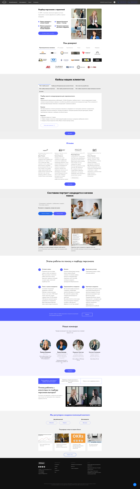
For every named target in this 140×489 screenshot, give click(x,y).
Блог (55, 472)
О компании (35, 2)
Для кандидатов (23, 2)
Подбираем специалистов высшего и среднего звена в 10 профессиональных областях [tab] (70, 381)
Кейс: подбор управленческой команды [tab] (65, 88)
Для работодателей (13, 2)
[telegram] (114, 2)
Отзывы (56, 466)
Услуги (29, 2)
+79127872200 (41, 470)
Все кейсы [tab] (41, 91)
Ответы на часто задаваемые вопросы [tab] (91, 381)
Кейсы (56, 468)
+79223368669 (41, 472)
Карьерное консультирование (76, 464)
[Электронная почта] (44, 467)
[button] (48, 33)
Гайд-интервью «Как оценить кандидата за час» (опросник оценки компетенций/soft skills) (94, 472)
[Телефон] (40, 467)
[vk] (42, 467)
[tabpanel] (70, 61)
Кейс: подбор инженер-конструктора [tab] (47, 88)
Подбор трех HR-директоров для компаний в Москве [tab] (63, 85)
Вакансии (73, 466)
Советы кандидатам (74, 468)
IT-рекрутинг (57, 470)
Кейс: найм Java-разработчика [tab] (82, 85)
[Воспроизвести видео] (53, 237)
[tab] (47, 48)
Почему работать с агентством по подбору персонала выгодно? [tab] (48, 381)
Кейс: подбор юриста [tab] (44, 85)
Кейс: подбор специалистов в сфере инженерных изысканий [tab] (88, 88)
